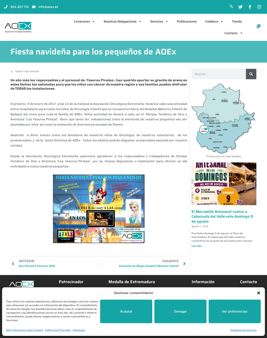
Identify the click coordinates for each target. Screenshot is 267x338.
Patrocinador (71, 282)
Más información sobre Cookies (24, 330)
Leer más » (197, 246)
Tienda (237, 21)
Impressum (79, 330)
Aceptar (126, 311)
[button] (259, 293)
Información (203, 282)
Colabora (211, 21)
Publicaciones (187, 21)
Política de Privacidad (58, 330)
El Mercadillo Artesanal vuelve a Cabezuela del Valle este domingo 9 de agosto (222, 216)
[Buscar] (251, 74)
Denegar (180, 311)
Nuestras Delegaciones (120, 21)
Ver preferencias (234, 311)
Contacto (231, 33)
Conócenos (82, 21)
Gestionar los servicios (243, 330)
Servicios (156, 21)
